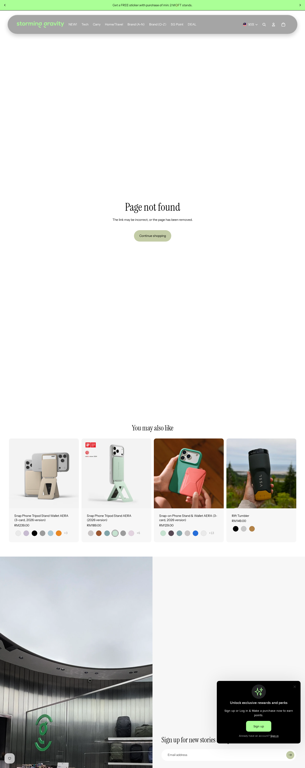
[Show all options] (65, 533)
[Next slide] (300, 5)
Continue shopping (152, 236)
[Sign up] (290, 755)
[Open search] (264, 24)
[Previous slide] (5, 5)
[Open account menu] (273, 24)
